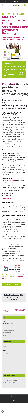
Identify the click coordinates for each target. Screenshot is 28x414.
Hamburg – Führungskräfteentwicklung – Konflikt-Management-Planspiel (20, 309)
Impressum (19, 396)
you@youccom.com (18, 1)
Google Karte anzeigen (9, 382)
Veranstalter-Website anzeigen (10, 353)
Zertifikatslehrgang (9, 180)
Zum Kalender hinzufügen (11, 284)
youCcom (15, 122)
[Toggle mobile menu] (3, 5)
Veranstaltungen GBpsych (9, 330)
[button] (2, 411)
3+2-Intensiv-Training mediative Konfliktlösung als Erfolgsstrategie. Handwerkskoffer (8, 309)
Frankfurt (4, 205)
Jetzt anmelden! (6, 198)
